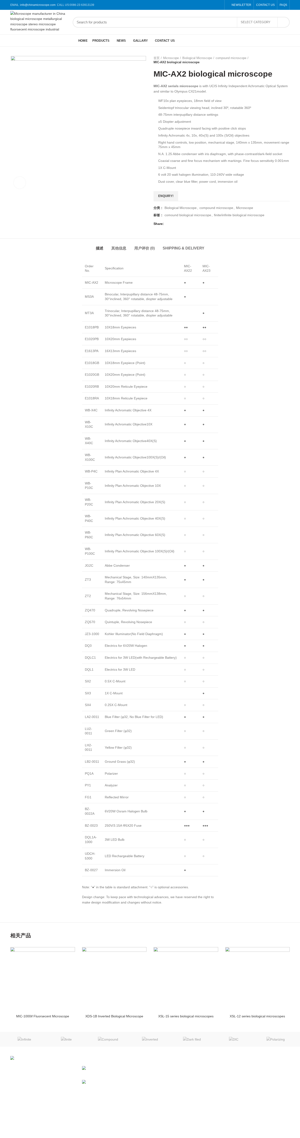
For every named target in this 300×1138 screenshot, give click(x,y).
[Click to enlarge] (20, 183)
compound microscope (231, 58)
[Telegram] (219, 5)
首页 (157, 58)
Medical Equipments (169, 1084)
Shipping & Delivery (183, 248)
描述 (99, 248)
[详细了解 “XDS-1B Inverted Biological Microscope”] (135, 954)
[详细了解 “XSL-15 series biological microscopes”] (207, 954)
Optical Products (166, 1109)
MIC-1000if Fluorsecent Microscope (42, 1016)
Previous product (278, 60)
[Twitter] (203, 5)
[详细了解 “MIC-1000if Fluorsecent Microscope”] (63, 954)
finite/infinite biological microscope (239, 215)
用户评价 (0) (144, 248)
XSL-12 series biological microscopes (257, 1016)
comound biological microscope (188, 215)
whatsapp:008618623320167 (270, 1092)
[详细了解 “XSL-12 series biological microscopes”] (278, 954)
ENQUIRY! (165, 196)
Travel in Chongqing (114, 1082)
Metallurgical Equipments (172, 1092)
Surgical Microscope (169, 1076)
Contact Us (209, 1097)
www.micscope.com (215, 1068)
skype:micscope (261, 1100)
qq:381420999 (259, 1084)
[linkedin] (214, 5)
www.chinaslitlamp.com (218, 1076)
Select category (255, 22)
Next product (287, 60)
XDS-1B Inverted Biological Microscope (114, 1016)
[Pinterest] (208, 5)
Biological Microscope (197, 58)
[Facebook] (197, 5)
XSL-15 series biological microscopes (186, 1016)
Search (283, 22)
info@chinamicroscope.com (38, 5)
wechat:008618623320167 (269, 1076)
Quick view (63, 972)
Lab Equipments (166, 1100)
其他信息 (118, 248)
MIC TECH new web (115, 1068)
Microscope (171, 58)
